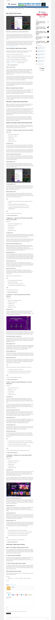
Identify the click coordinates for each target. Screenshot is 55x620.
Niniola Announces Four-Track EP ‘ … (41, 60)
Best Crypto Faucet (14, 62)
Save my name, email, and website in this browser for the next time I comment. (17, 611)
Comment (7, 598)
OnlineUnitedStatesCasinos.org (11, 45)
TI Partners (11, 14)
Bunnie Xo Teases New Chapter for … (41, 50)
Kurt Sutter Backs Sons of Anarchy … (41, 57)
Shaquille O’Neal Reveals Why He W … (41, 47)
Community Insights (12, 584)
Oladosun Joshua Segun (41, 48)
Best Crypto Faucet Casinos (14, 13)
